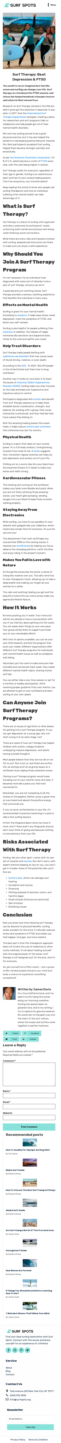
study (37, 451)
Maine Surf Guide (15, 1170)
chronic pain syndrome (38, 426)
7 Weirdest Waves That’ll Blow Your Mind (28, 1313)
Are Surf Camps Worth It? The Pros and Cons (30, 1230)
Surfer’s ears (15, 878)
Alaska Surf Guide (16, 1210)
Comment (9, 1061)
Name (7, 1091)
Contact (10, 1374)
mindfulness (23, 546)
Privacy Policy (17, 1440)
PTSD (44, 161)
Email (7, 1102)
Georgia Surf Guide (16, 1250)
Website (7, 1113)
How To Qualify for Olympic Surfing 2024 (28, 1150)
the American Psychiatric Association (30, 157)
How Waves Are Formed (18, 1270)
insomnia (7, 332)
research (22, 315)
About (9, 1367)
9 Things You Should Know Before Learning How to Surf (29, 1292)
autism (37, 399)
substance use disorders (16, 356)
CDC (24, 365)
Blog (8, 1371)
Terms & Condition (38, 1440)
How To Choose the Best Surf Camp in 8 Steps (30, 1190)
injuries (28, 861)
